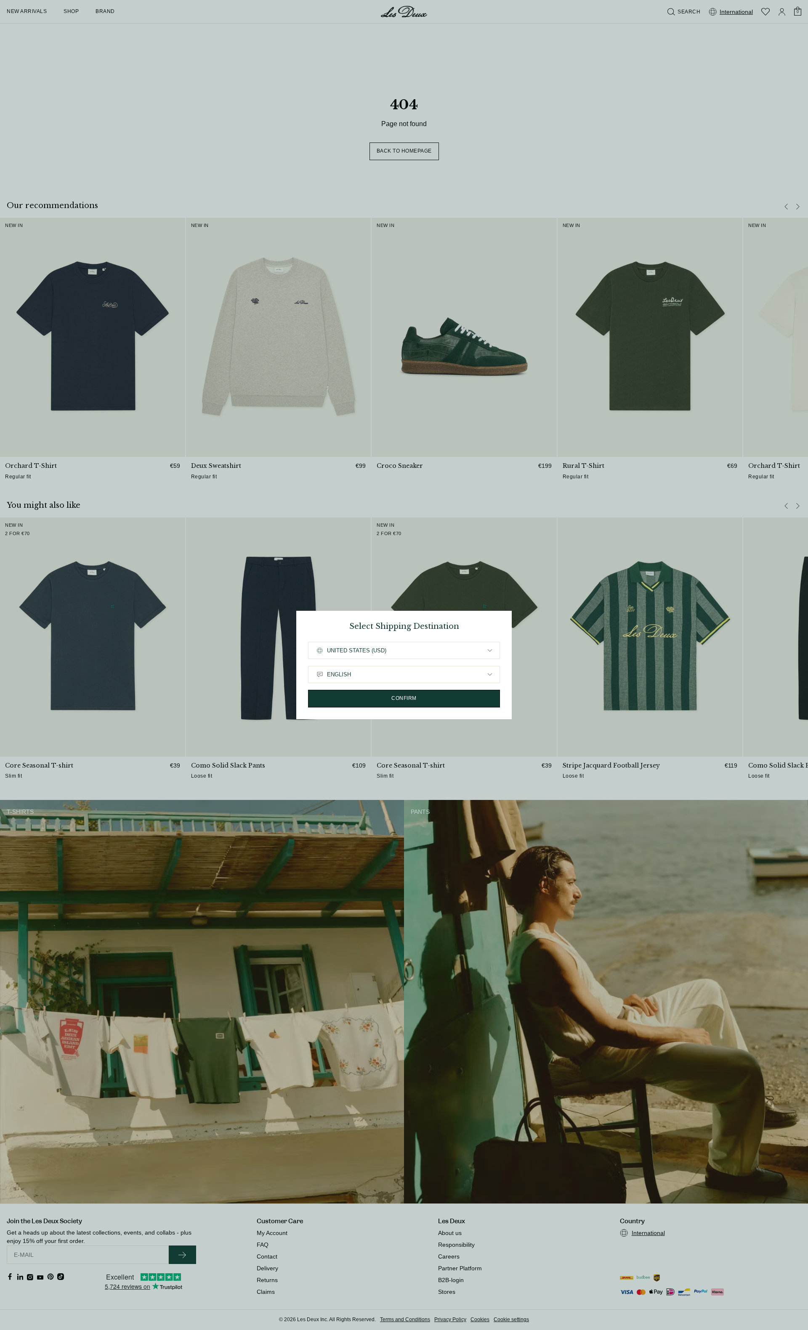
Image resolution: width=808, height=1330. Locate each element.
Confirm (404, 698)
